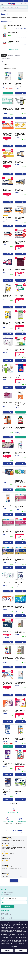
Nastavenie (14, 946)
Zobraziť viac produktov (14, 49)
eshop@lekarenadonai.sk (9, 892)
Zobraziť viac (14, 880)
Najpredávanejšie (6, 58)
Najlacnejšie (10, 55)
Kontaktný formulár (7, 906)
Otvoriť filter (6, 64)
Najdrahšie (17, 55)
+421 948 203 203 (7, 894)
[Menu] (1, 3)
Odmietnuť (7, 950)
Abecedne (4, 55)
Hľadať (25, 7)
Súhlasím (20, 950)
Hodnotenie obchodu (14, 830)
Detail (20, 412)
